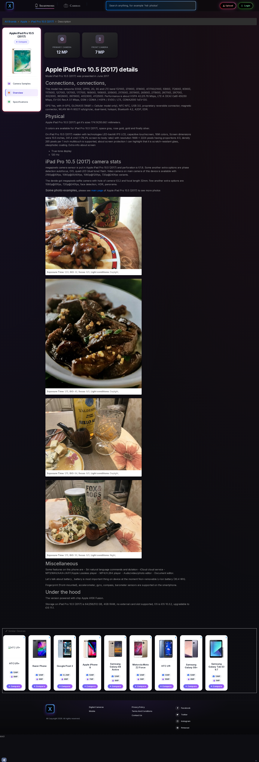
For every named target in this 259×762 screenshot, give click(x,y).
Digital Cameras (96, 707)
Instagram (185, 721)
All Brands (10, 21)
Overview (18, 92)
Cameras (74, 5)
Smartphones (46, 5)
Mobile (92, 711)
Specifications (20, 102)
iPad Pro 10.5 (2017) (42, 21)
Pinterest (185, 728)
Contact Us (137, 715)
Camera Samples (22, 83)
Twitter (184, 714)
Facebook (185, 708)
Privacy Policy (138, 707)
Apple (23, 21)
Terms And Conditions (142, 711)
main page (97, 190)
